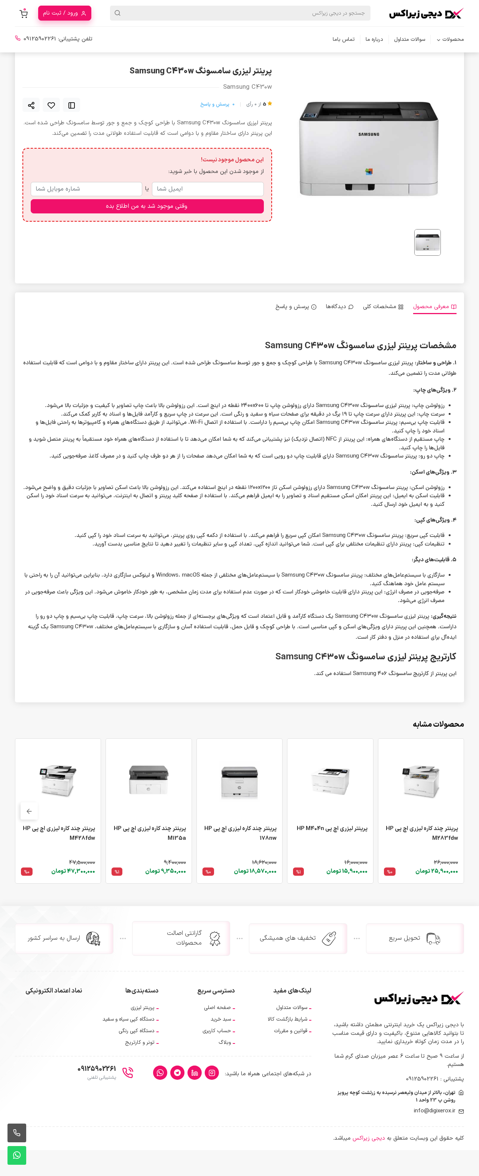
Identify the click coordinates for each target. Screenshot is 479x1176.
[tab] (435, 307)
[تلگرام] (177, 1073)
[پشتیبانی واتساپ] (16, 1155)
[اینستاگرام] (212, 1073)
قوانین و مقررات (290, 1031)
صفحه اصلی (217, 1008)
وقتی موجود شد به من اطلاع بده (146, 206)
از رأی (256, 104)
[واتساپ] (160, 1073)
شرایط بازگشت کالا (287, 1019)
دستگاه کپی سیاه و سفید (129, 1019)
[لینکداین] (194, 1073)
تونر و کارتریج (140, 1042)
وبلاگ (225, 1042)
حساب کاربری (216, 1031)
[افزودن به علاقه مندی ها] (51, 105)
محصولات (453, 39)
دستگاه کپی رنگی (137, 1031)
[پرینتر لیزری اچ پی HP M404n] (330, 781)
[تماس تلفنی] (16, 1133)
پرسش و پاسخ (217, 104)
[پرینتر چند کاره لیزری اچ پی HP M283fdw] (421, 781)
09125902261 (40, 39)
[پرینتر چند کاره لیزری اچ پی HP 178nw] (239, 781)
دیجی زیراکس (369, 1138)
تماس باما (344, 39)
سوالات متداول (409, 39)
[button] (29, 811)
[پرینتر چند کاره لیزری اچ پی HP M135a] (148, 781)
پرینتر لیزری (143, 1008)
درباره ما (374, 39)
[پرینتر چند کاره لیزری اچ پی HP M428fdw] (58, 781)
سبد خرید (221, 1019)
